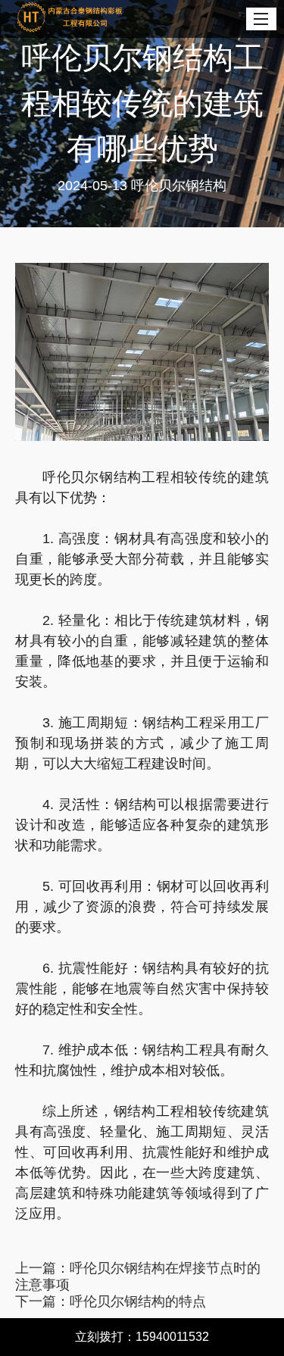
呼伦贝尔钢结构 (178, 185)
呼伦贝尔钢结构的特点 (138, 1301)
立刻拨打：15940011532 (142, 1336)
